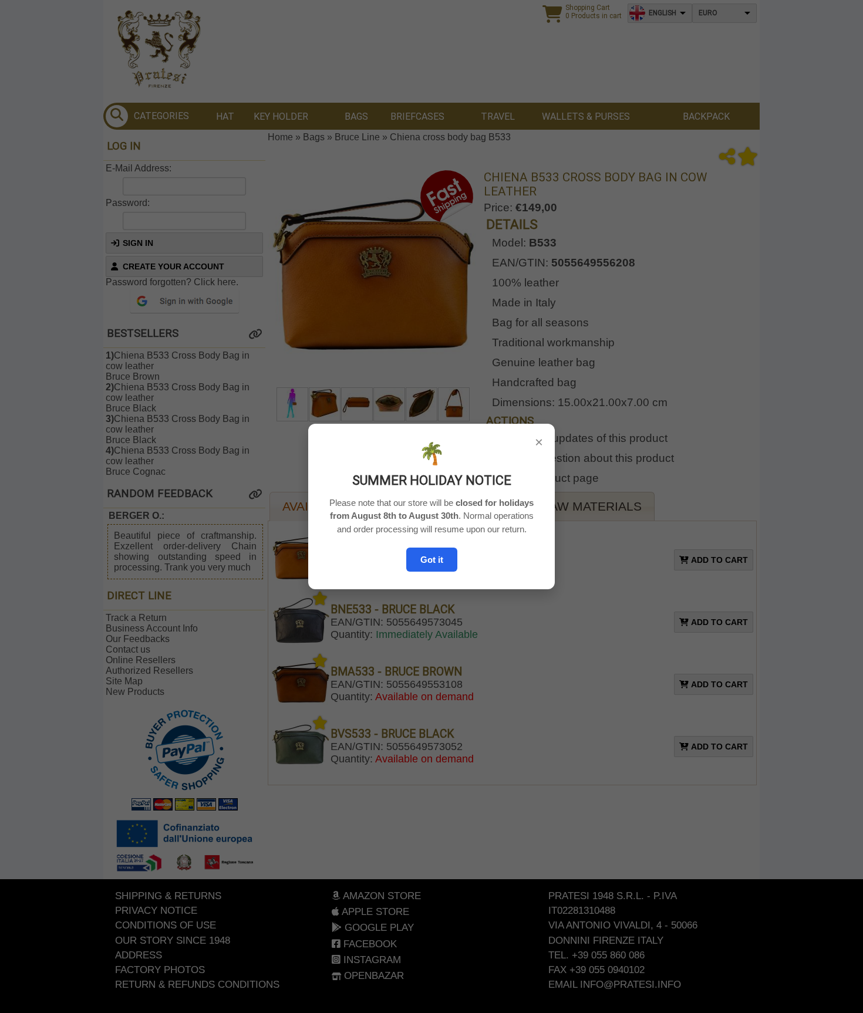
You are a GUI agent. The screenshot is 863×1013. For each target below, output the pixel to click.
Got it (431, 560)
